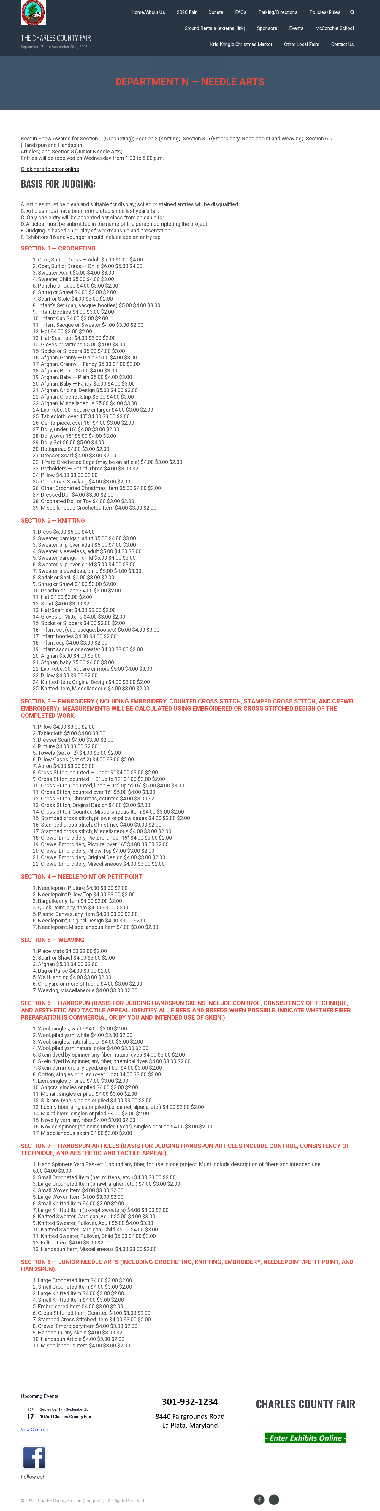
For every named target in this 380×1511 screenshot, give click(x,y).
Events (296, 28)
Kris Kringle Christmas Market (241, 44)
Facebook (259, 1499)
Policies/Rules (325, 12)
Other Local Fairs (301, 44)
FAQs (240, 12)
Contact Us (342, 44)
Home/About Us (148, 12)
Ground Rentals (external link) (215, 28)
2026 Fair (187, 12)
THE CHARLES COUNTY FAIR (56, 37)
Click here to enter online (50, 169)
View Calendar (34, 1429)
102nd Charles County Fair (66, 1416)
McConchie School (334, 28)
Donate (215, 12)
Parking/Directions (277, 12)
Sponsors (267, 28)
